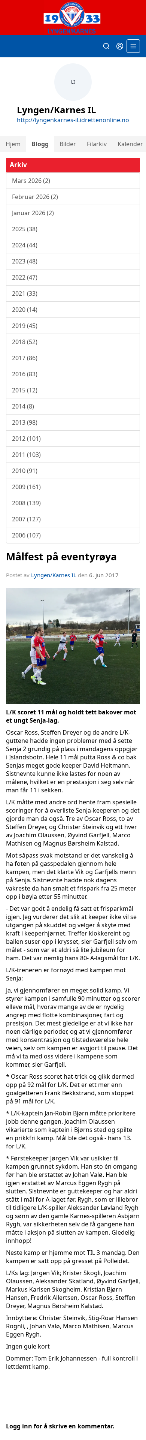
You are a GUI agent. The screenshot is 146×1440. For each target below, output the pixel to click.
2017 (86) (24, 358)
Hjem (13, 144)
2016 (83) (24, 374)
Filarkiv (97, 144)
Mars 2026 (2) (31, 181)
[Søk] (106, 46)
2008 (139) (26, 503)
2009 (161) (26, 487)
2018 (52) (24, 342)
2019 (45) (24, 326)
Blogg (40, 144)
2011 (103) (26, 455)
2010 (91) (24, 471)
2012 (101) (26, 438)
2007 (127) (26, 519)
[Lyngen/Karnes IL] (73, 17)
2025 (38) (24, 229)
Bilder (68, 144)
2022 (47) (24, 277)
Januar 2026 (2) (33, 213)
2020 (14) (24, 309)
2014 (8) (23, 406)
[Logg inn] (120, 46)
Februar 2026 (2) (35, 197)
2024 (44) (24, 245)
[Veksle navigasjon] (133, 46)
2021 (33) (24, 293)
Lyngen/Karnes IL (53, 575)
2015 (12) (24, 390)
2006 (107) (26, 535)
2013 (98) (24, 422)
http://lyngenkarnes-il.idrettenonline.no (73, 120)
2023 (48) (24, 261)
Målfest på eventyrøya (61, 556)
